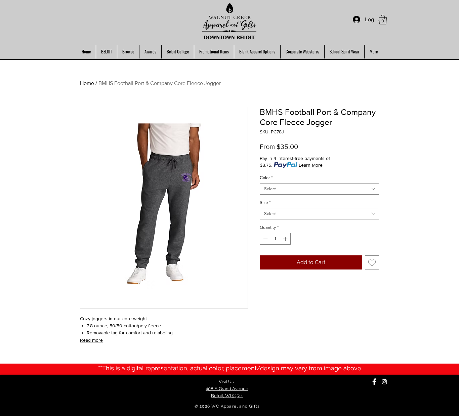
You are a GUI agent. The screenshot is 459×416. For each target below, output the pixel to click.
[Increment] (286, 239)
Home (87, 83)
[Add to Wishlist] (372, 262)
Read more (91, 340)
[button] (383, 20)
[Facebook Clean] (374, 381)
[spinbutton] (275, 239)
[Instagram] (384, 381)
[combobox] (319, 189)
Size (265, 202)
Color (266, 177)
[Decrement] (265, 239)
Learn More (311, 165)
